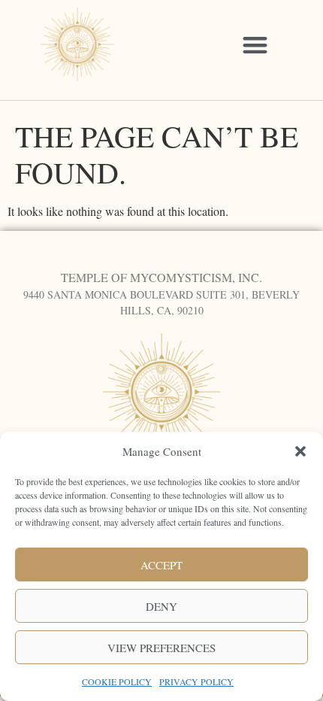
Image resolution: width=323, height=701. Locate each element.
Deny (161, 606)
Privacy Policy (196, 681)
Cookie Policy (117, 681)
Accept (161, 564)
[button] (300, 451)
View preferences (161, 647)
